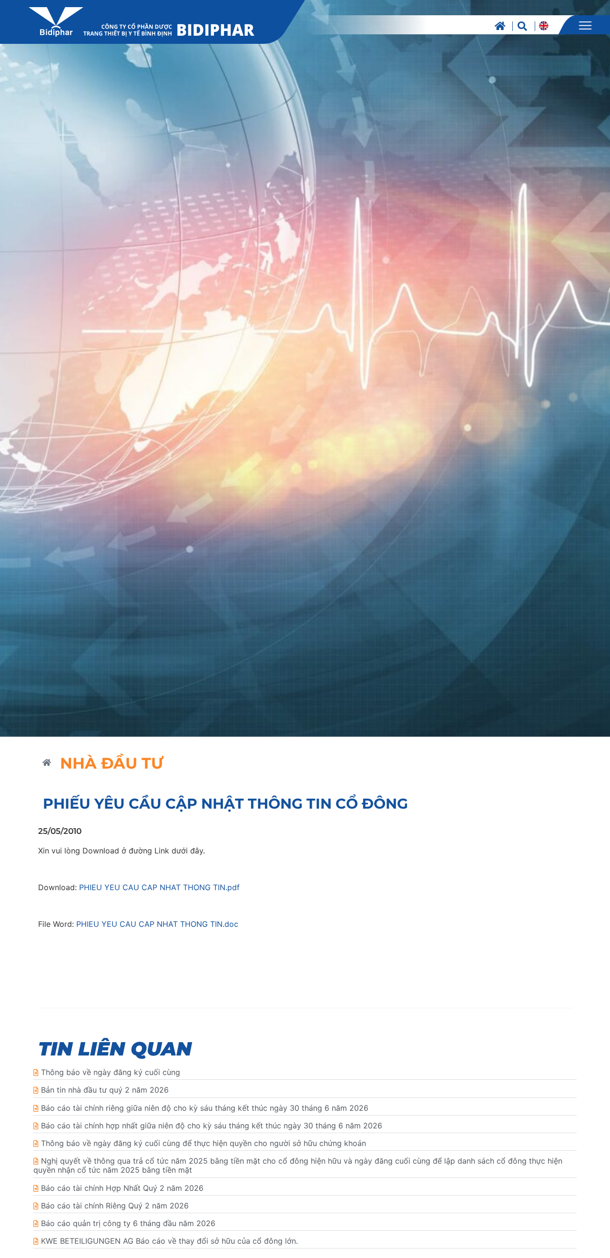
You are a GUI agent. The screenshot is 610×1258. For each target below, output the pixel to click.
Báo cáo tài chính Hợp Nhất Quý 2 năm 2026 (122, 1188)
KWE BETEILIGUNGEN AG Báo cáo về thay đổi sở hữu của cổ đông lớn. (169, 1241)
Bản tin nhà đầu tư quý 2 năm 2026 (105, 1090)
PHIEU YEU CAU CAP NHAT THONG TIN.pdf (159, 887)
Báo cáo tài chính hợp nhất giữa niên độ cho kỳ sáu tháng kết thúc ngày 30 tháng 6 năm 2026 (211, 1125)
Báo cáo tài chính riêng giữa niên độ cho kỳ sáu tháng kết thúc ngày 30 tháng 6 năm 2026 (204, 1108)
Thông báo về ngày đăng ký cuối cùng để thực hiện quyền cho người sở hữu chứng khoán (203, 1143)
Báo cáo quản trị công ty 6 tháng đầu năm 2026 (128, 1223)
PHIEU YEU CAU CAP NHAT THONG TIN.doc (157, 924)
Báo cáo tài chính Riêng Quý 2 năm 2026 (115, 1205)
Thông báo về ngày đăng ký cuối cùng (110, 1072)
